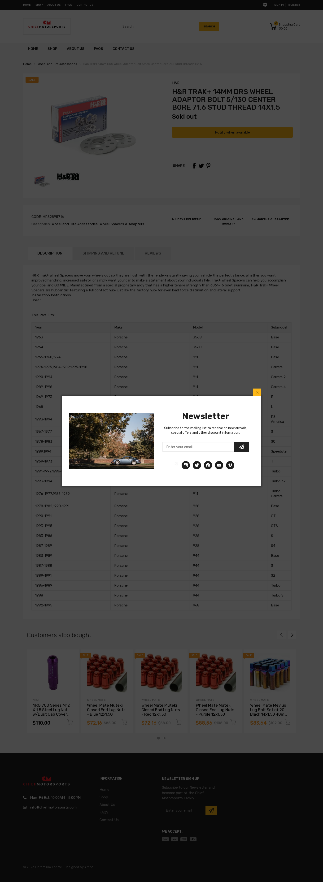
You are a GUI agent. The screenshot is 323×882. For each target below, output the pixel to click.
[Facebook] (176, 465)
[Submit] (241, 447)
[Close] (257, 392)
